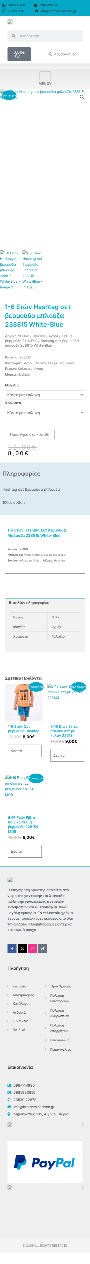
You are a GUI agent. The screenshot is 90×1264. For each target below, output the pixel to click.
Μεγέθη (12, 385)
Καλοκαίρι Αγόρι (30, 369)
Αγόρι (53, 336)
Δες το (16, 751)
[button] (82, 97)
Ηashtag (24, 374)
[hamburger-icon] (45, 76)
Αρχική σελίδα (17, 336)
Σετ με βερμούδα (61, 363)
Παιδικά (38, 336)
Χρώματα (13, 403)
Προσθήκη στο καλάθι (29, 434)
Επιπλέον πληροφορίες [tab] (29, 603)
